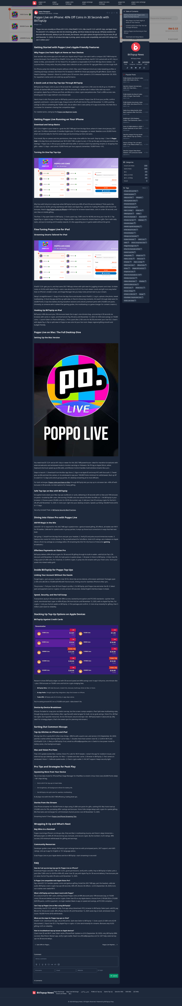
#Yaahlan (142, 281)
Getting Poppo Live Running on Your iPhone (135, 32)
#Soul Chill (142, 217)
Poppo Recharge (59, 992)
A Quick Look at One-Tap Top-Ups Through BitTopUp (136, 26)
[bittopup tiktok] (127, 68)
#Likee (127, 268)
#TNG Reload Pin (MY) (130, 230)
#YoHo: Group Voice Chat (139, 242)
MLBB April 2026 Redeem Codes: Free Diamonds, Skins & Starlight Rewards (133, 120)
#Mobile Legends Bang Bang (132, 226)
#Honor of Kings (129, 291)
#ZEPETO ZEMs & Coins (131, 284)
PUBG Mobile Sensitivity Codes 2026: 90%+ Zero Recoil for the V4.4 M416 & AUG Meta (133, 104)
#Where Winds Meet (130, 281)
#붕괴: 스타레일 (139, 262)
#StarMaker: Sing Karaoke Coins (133, 297)
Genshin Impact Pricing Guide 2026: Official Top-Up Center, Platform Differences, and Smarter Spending (132, 137)
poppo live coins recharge (104, 3)
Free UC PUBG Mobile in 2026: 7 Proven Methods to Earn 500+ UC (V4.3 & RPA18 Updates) (133, 128)
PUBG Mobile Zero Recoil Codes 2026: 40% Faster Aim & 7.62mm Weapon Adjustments (133, 80)
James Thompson (44, 12)
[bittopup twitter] (140, 68)
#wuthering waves (129, 194)
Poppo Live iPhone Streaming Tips (64, 816)
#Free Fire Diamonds (130, 217)
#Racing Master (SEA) (130, 201)
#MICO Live (142, 239)
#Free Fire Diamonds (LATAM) (133, 249)
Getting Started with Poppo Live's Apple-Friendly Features (134, 16)
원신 (70, 993)
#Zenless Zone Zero (130, 278)
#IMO (126, 242)
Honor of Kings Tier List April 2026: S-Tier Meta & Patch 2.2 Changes (132, 144)
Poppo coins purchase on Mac (59, 482)
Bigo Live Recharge (72, 992)
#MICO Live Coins (129, 265)
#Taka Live (139, 210)
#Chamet (127, 262)
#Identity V (142, 220)
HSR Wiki (128, 992)
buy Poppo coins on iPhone (57, 209)
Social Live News (61, 993)
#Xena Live (141, 259)
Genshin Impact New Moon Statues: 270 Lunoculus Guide (132, 151)
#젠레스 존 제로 (129, 259)
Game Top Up (108, 992)
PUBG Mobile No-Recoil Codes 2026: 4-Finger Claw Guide (132, 95)
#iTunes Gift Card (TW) (131, 191)
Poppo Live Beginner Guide (67, 112)
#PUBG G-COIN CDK (130, 294)
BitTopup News (78, 1001)
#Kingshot (139, 197)
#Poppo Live (38, 24)
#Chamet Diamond (130, 204)
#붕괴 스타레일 (128, 210)
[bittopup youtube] (136, 68)
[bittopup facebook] (131, 68)
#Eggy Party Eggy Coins (131, 246)
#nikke (138, 213)
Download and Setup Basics (134, 37)
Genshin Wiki (119, 992)
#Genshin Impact (129, 223)
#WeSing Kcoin (129, 213)
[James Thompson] (36, 12)
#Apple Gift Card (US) (139, 268)
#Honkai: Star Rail (130, 220)
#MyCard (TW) (128, 197)
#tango (142, 294)
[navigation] (42, 945)
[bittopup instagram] (144, 68)
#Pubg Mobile (129, 255)
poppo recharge (55, 3)
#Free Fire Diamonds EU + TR (132, 275)
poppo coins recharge (69, 3)
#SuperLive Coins (129, 272)
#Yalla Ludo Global (130, 301)
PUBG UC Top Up (96, 992)
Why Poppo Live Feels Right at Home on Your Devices (135, 21)
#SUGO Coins (128, 288)
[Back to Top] (176, 1000)
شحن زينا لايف (85, 992)
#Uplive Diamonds (130, 239)
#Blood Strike (142, 265)
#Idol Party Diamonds (130, 207)
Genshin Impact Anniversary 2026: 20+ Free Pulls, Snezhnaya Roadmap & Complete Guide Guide (132, 89)
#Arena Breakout (129, 233)
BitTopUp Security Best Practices (64, 510)
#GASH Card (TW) (129, 252)
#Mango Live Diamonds (131, 236)
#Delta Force (140, 288)
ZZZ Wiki (136, 992)
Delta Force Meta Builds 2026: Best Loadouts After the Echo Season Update (132, 112)
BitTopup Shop (109, 1001)
